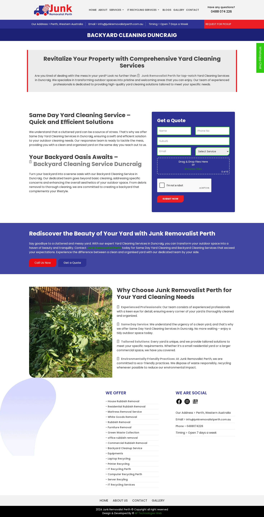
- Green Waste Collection (122, 432)
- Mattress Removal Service (124, 412)
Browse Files (193, 169)
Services (115, 10)
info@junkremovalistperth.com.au (120, 24)
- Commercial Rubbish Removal (126, 443)
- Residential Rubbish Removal (125, 406)
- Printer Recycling (117, 464)
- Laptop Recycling (118, 458)
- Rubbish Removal (118, 422)
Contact (192, 10)
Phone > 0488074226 (189, 426)
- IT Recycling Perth (118, 469)
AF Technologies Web (148, 513)
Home (92, 10)
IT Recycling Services (142, 10)
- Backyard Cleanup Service (124, 448)
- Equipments (114, 453)
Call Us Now (42, 263)
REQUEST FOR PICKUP (218, 24)
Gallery (178, 10)
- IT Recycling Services (120, 484)
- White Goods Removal (121, 417)
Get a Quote (72, 263)
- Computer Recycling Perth (124, 474)
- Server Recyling (117, 479)
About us (120, 500)
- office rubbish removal (122, 438)
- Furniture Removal (118, 427)
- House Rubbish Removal (122, 401)
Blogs (167, 10)
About (102, 10)
